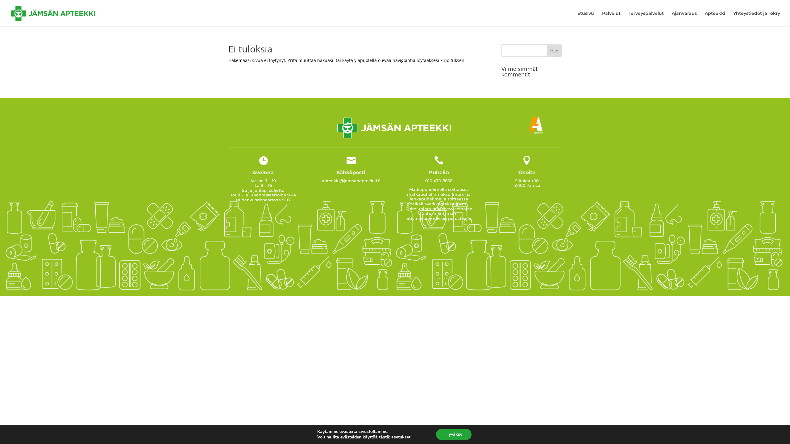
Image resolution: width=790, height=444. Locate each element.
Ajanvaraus (684, 13)
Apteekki (715, 13)
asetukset (400, 437)
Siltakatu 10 (527, 180)
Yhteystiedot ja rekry (756, 13)
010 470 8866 (438, 180)
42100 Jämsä (527, 185)
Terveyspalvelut (646, 13)
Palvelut (611, 13)
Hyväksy (453, 434)
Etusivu (585, 13)
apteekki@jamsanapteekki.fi (351, 180)
